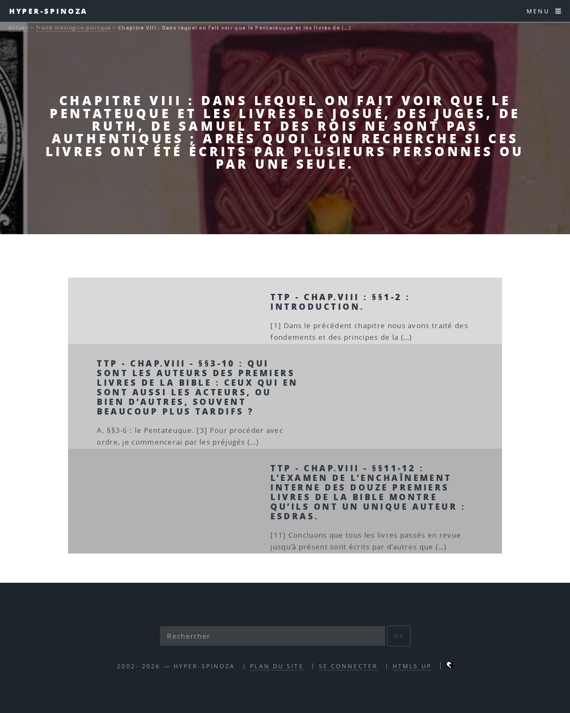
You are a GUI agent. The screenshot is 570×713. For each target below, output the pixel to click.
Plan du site (276, 666)
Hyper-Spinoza (48, 11)
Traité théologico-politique (73, 27)
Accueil (18, 27)
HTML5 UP (412, 666)
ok (399, 635)
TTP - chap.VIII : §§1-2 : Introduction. (340, 301)
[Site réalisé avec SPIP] (449, 666)
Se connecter (348, 666)
